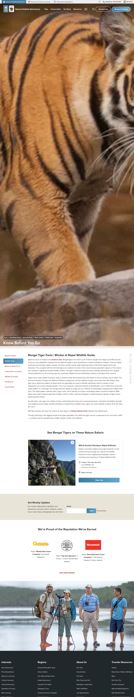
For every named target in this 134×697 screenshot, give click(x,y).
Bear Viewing (6, 693)
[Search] (93, 9)
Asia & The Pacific (28, 337)
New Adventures (7, 668)
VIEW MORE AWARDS (67, 573)
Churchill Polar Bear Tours (46, 668)
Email (69, 506)
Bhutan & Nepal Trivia (12, 366)
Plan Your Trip (116, 680)
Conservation (81, 672)
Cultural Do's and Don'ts (13, 371)
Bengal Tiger (58, 337)
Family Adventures (8, 684)
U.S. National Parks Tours (46, 676)
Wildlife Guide (49, 337)
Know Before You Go (15, 337)
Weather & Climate (11, 376)
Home (5, 337)
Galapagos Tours (43, 688)
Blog (113, 676)
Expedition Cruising (8, 688)
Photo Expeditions (8, 672)
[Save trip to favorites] (43, 342)
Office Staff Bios (82, 688)
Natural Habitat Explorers (120, 688)
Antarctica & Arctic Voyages (47, 693)
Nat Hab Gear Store (118, 693)
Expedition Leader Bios (84, 684)
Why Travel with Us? (83, 680)
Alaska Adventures (44, 680)
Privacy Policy (101, 511)
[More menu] (86, 9)
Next (91, 510)
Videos (114, 668)
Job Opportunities (83, 693)
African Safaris (42, 672)
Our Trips (80, 668)
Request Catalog (121, 9)
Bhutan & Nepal (39, 337)
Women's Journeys (8, 676)
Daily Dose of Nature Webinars (122, 672)
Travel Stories (10, 387)
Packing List (9, 382)
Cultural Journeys (8, 680)
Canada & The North (45, 684)
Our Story (80, 676)
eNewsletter (103, 9)
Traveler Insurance (118, 684)
